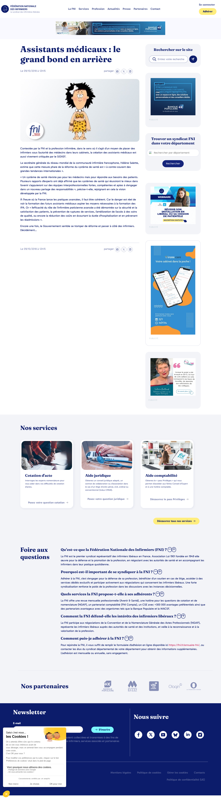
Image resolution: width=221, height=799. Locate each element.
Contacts (199, 772)
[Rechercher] (193, 59)
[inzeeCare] (173, 334)
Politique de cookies (149, 772)
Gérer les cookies (177, 772)
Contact (155, 9)
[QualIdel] (173, 395)
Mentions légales (120, 772)
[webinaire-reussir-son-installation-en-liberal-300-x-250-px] (173, 223)
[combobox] (168, 59)
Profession (98, 9)
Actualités (113, 9)
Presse (127, 9)
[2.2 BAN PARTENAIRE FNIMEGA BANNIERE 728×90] (110, 34)
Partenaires (140, 9)
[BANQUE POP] (173, 114)
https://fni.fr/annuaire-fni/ (184, 645)
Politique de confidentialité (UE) (186, 779)
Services (84, 9)
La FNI (72, 9)
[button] (117, 71)
